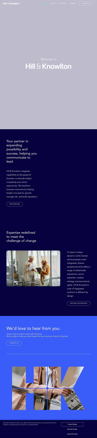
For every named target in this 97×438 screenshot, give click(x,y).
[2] (33, 282)
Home (46, 3)
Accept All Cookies (72, 434)
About (53, 3)
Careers (73, 3)
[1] (28, 282)
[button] (14, 204)
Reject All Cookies (72, 429)
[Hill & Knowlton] (11, 3)
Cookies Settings (72, 424)
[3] (38, 282)
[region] (48, 429)
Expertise (62, 3)
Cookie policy (42, 424)
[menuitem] (47, 3)
